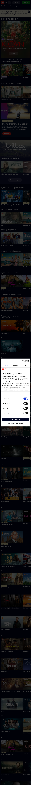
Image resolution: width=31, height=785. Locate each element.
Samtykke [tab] (5, 365)
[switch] (25, 403)
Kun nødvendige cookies (15, 423)
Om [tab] (25, 365)
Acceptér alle (15, 419)
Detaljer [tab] (15, 365)
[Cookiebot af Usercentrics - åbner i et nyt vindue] (22, 361)
